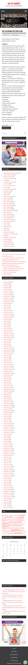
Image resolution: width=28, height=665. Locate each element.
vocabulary (11, 533)
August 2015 (7, 498)
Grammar (6, 192)
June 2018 (6, 437)
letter (20, 525)
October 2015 (7, 495)
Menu (2, 11)
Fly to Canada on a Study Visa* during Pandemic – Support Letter (12, 596)
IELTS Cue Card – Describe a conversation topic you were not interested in (13, 591)
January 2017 (7, 468)
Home (14, 648)
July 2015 (6, 500)
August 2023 (7, 339)
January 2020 (7, 403)
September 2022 (8, 351)
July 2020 (6, 394)
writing (17, 533)
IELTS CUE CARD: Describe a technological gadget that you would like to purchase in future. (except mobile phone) (14, 263)
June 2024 (6, 323)
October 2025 (7, 300)
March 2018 (7, 443)
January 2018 (7, 446)
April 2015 (6, 505)
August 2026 (7, 282)
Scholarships (7, 239)
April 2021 (6, 382)
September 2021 (8, 373)
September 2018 (8, 432)
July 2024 (6, 321)
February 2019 (7, 423)
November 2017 (8, 450)
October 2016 (7, 473)
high (11, 519)
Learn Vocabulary (8, 221)
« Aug (3, 557)
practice (12, 526)
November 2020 (8, 391)
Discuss (5, 187)
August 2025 (7, 303)
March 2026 (7, 291)
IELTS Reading (7, 207)
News (5, 228)
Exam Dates (14, 651)
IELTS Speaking (7, 208)
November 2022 (8, 350)
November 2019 (8, 407)
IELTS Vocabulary (8, 216)
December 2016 (8, 469)
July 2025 (6, 305)
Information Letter (8, 219)
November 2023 (8, 335)
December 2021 (8, 368)
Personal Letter (8, 232)
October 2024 (7, 317)
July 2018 (6, 436)
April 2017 (6, 462)
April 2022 (6, 360)
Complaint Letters (8, 182)
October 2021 (7, 371)
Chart (5, 180)
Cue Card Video (8, 185)
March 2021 (7, 384)
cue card (8, 517)
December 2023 (8, 334)
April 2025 (6, 309)
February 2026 (7, 292)
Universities (24, 531)
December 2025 (8, 296)
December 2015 (8, 491)
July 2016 (6, 478)
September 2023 (8, 337)
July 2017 (6, 457)
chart (3, 517)
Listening (10, 125)
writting (23, 533)
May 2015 (6, 503)
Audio (15, 515)
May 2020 (6, 396)
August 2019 (7, 412)
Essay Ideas (6, 191)
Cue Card (6, 183)
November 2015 (8, 493)
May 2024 (6, 325)
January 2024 (7, 332)
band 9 (23, 515)
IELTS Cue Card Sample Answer (12, 520)
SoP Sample (7, 241)
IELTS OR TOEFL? (8, 203)
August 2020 (7, 393)
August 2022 (7, 353)
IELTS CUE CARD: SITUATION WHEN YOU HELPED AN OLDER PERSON (13, 607)
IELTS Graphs (7, 198)
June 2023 (6, 341)
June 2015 (6, 502)
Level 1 (5, 223)
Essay (21, 517)
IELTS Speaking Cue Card (15, 524)
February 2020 (7, 402)
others (5, 230)
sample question (16, 528)
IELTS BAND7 (14, 3)
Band (19, 515)
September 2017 (8, 453)
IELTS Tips (6, 212)
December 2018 (8, 427)
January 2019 (7, 425)
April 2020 (6, 398)
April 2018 (6, 441)
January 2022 (7, 366)
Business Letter (8, 176)
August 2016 (7, 477)
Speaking (15, 530)
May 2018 (6, 439)
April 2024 (6, 326)
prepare (22, 526)
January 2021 (7, 387)
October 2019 (7, 409)
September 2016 (8, 475)
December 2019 (8, 405)
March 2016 (7, 486)
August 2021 (7, 375)
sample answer (10, 528)
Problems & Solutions (9, 234)
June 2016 (6, 480)
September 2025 (8, 301)
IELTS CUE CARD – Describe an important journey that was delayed (12, 602)
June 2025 (6, 307)
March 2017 (7, 464)
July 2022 (6, 355)
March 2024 (7, 328)
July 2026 (6, 283)
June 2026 (6, 285)
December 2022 (8, 348)
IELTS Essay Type (8, 196)
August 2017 (7, 455)
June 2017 (6, 459)
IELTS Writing (7, 217)
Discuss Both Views (9, 189)
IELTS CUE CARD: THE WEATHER (12, 267)
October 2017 (7, 452)
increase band (15, 525)
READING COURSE (8, 237)
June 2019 (6, 416)
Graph (8, 519)
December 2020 (8, 389)
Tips (20, 531)
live (10, 526)
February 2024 (7, 330)
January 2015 (7, 507)
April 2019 (6, 419)
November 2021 (8, 369)
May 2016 (6, 482)
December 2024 (8, 314)
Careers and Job (14, 660)
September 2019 (8, 410)
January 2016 (7, 489)
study (7, 531)
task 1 (18, 531)
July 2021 (6, 376)
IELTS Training (7, 214)
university (3, 533)
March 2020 (7, 400)
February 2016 (7, 487)
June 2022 (6, 357)
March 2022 (7, 362)
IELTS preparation (8, 205)
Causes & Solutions (9, 178)
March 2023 (7, 346)
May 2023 (6, 342)
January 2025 (7, 312)
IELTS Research (14, 35)
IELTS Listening (6, 128)
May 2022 (6, 359)
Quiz (5, 235)
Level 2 (5, 225)
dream (17, 517)
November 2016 (8, 471)
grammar (4, 519)
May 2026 (6, 287)
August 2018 (7, 434)
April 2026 (6, 289)
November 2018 (8, 428)
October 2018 (7, 430)
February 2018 (7, 444)
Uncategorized (7, 244)
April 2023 (6, 344)
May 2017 (6, 461)
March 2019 (7, 421)
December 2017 (8, 448)
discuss (13, 517)
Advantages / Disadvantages (11, 173)
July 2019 (6, 414)
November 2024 (8, 316)
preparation (17, 526)
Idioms (5, 194)
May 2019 (6, 418)
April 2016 (6, 484)
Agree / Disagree (8, 175)
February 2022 (7, 364)
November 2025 (8, 298)
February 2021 (7, 385)
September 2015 (8, 496)
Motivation (6, 226)
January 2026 (7, 294)
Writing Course (7, 246)
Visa (6, 533)
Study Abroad (7, 242)
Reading (4, 528)
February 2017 (7, 466)
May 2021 (6, 380)
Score (9, 530)
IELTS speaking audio (9, 210)
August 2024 (7, 319)
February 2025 (7, 310)
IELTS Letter (7, 200)
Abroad (4, 515)
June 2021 (6, 378)
